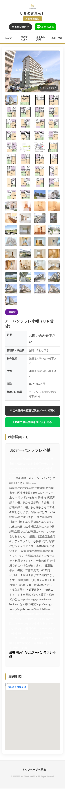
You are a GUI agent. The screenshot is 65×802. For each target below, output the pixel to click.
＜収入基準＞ (17, 589)
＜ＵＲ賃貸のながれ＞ (39, 585)
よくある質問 (40, 38)
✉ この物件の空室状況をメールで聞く (32, 410)
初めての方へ (24, 38)
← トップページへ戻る (32, 769)
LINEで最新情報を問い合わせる (32, 422)
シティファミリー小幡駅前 (31, 546)
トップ (8, 38)
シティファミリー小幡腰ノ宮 (29, 541)
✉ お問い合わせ (20, 27)
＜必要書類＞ (34, 589)
